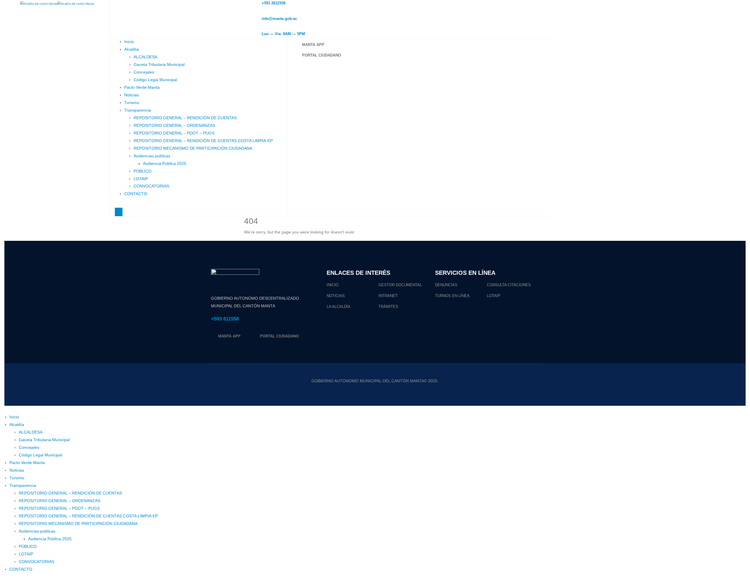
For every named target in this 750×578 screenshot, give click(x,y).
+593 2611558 (273, 3)
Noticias (131, 95)
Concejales (144, 72)
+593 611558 (225, 319)
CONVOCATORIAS (151, 186)
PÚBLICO (142, 171)
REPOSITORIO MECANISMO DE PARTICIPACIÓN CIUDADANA (193, 148)
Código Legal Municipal (155, 79)
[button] (3, 409)
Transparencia (137, 110)
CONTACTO (135, 193)
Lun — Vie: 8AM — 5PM (283, 34)
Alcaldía (131, 49)
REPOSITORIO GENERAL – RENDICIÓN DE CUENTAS (185, 117)
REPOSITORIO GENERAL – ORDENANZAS (174, 125)
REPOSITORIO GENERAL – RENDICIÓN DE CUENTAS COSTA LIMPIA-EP (203, 140)
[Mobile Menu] (118, 212)
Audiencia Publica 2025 (164, 163)
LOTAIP (141, 178)
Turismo (131, 102)
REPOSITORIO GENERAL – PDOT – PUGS (174, 133)
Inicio (129, 41)
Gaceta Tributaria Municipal (159, 64)
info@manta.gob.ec (279, 19)
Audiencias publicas (152, 156)
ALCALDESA (145, 56)
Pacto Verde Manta (142, 87)
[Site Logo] (57, 3)
